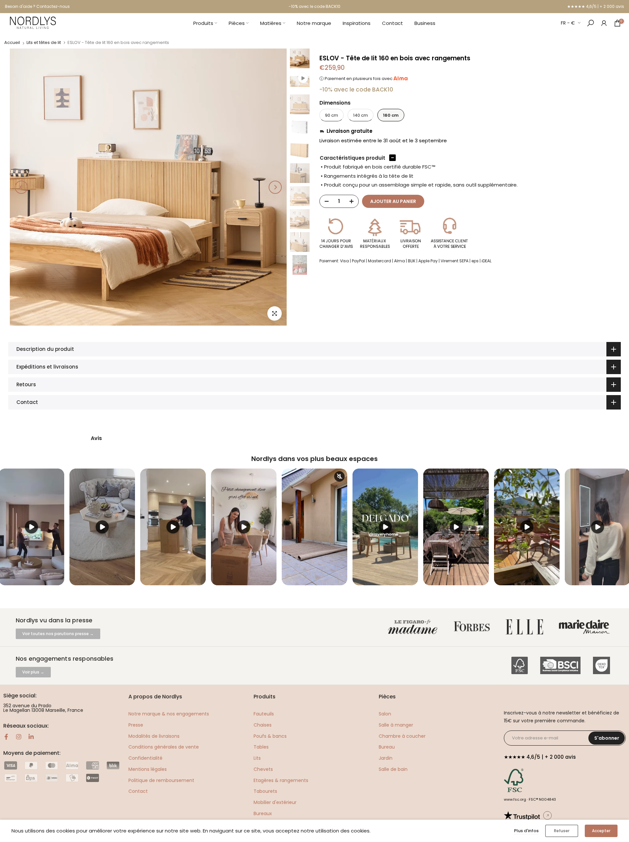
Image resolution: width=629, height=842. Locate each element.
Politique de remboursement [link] (161, 780)
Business (424, 23)
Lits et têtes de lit (44, 42)
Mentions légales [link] (147, 769)
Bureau (387, 747)
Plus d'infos (526, 831)
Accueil (12, 42)
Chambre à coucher (402, 736)
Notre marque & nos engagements (168, 714)
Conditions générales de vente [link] (163, 747)
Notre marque (314, 23)
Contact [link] (138, 791)
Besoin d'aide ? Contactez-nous (37, 6)
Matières (270, 23)
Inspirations (357, 23)
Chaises (263, 725)
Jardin (385, 758)
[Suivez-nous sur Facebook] (6, 737)
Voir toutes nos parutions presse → (58, 633)
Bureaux (263, 813)
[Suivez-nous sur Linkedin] (31, 737)
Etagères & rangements (281, 780)
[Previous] (21, 187)
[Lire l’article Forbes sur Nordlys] (473, 627)
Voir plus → (33, 672)
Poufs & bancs (270, 736)
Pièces (237, 23)
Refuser (561, 830)
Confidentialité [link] (145, 758)
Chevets (263, 769)
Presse (135, 725)
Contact (392, 23)
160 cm (391, 115)
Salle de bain (393, 769)
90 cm (331, 115)
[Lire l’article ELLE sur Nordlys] (526, 627)
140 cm (360, 115)
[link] (604, 22)
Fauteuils (264, 714)
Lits (257, 758)
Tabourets (265, 791)
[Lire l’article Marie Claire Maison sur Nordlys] (585, 627)
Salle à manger (396, 725)
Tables (261, 747)
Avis (96, 438)
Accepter (601, 830)
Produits (203, 23)
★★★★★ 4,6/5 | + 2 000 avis (595, 6)
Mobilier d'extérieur (275, 802)
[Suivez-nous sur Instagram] (19, 737)
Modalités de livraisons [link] (154, 736)
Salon (385, 714)
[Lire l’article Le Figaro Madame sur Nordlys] (414, 627)
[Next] (275, 187)
